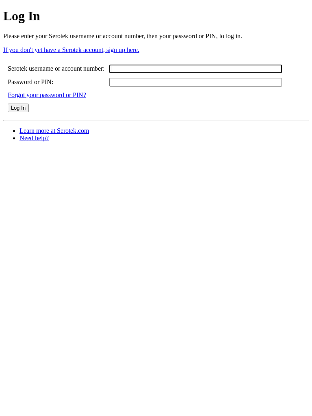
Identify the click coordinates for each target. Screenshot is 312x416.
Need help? (34, 137)
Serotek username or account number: (56, 68)
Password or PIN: (30, 81)
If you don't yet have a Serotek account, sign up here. (71, 49)
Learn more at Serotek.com (54, 130)
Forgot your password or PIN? (47, 94)
